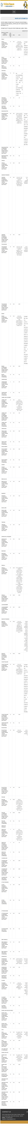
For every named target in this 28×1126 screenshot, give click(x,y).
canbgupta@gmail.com (10, 1119)
